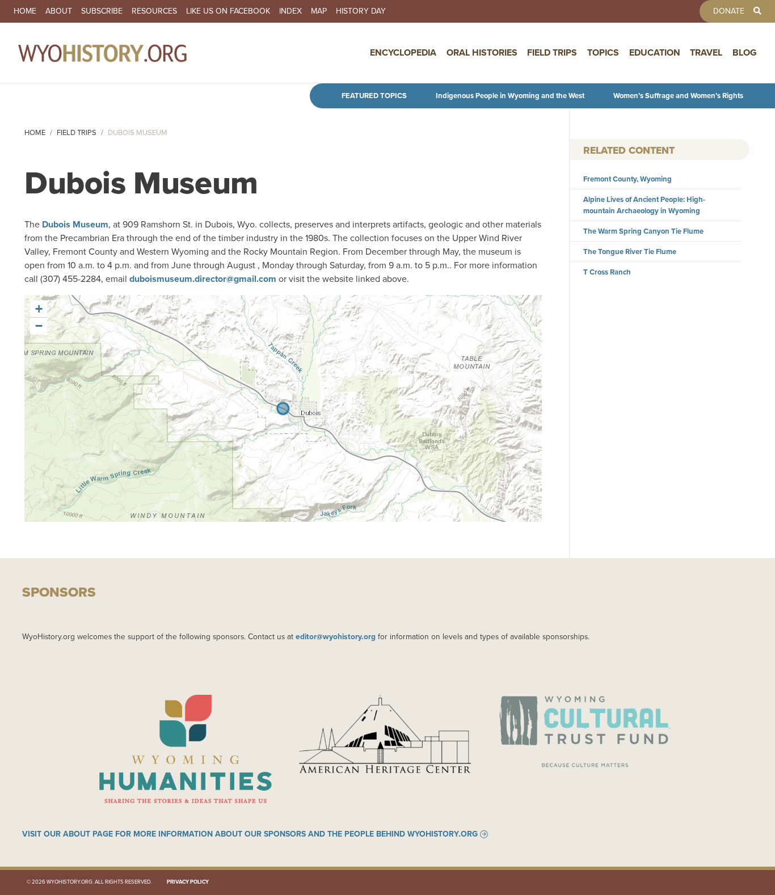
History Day (361, 11)
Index (290, 11)
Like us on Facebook (228, 11)
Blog (744, 52)
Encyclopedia (403, 52)
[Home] (127, 52)
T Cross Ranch (607, 272)
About (58, 11)
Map (319, 11)
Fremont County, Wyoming (627, 179)
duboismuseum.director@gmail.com (202, 278)
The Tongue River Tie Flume (629, 251)
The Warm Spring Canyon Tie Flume (643, 231)
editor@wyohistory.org (336, 636)
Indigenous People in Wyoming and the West (510, 95)
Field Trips (552, 52)
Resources (154, 11)
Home (25, 11)
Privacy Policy (188, 882)
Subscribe (102, 11)
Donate (728, 11)
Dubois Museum (75, 224)
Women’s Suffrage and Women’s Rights (678, 95)
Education (654, 52)
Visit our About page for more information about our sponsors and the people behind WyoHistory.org (250, 834)
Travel (706, 52)
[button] (38, 309)
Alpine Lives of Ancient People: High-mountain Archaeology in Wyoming (644, 205)
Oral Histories (482, 52)
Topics (603, 52)
